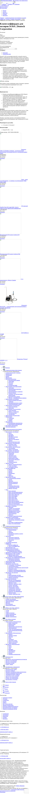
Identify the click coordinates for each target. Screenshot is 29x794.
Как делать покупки (7, 704)
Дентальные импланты (13, 459)
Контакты (5, 15)
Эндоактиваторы (12, 413)
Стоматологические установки (13, 372)
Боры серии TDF (12, 497)
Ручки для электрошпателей (15, 629)
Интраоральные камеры (14, 380)
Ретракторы (11, 453)
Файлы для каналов (13, 449)
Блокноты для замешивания (15, 591)
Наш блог (5, 13)
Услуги (4, 10)
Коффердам (8, 543)
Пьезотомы (11, 408)
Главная (2, 17)
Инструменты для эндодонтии (13, 447)
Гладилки (10, 434)
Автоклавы (11, 387)
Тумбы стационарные (11, 614)
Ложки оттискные (12, 445)
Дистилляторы (11, 390)
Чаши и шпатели (12, 643)
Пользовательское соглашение (10, 707)
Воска (9, 645)
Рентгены (10, 382)
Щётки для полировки (13, 509)
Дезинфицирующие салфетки (13, 674)
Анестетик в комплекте (14, 538)
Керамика (10, 649)
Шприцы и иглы (12, 582)
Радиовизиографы (12, 385)
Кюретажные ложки (13, 458)
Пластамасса (11, 651)
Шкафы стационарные (11, 616)
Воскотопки (11, 625)
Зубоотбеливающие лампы (14, 404)
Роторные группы (10, 663)
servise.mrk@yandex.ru (5, 758)
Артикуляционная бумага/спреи (13, 561)
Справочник (6, 700)
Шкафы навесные (10, 615)
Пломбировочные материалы (13, 550)
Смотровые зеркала (13, 467)
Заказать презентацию (8, 705)
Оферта (4, 702)
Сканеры (10, 384)
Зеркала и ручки (9, 463)
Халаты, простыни (12, 585)
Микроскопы (9, 377)
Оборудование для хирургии (12, 405)
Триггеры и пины (12, 640)
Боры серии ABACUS (13, 494)
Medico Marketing (20, 785)
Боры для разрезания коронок (15, 492)
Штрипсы (10, 514)
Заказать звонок (4, 6)
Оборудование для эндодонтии (13, 409)
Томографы (11, 381)
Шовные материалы (13, 577)
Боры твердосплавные (13, 501)
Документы (5, 715)
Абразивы (10, 507)
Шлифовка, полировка (11, 506)
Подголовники (9, 604)
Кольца (10, 484)
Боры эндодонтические (14, 503)
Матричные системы (11, 477)
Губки (9, 573)
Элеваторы (11, 454)
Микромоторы (9, 421)
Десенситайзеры (12, 529)
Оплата (4, 701)
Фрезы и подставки (13, 641)
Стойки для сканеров (11, 599)
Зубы (9, 648)
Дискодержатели (12, 513)
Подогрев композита (11, 426)
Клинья (10, 479)
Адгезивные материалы (11, 542)
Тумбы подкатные (10, 612)
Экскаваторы (11, 438)
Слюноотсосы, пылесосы (14, 589)
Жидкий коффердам (13, 545)
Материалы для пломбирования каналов (15, 557)
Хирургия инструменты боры (15, 504)
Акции (4, 11)
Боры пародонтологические (15, 493)
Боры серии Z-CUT (13, 499)
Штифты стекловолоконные (15, 556)
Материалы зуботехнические (13, 644)
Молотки (10, 636)
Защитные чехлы (10, 601)
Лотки (9, 521)
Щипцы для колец (12, 488)
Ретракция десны (12, 568)
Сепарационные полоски (14, 478)
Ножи (9, 638)
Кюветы (10, 634)
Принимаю (2, 792)
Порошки (10, 532)
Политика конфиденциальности (10, 706)
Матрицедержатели (13, 482)
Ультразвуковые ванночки (14, 389)
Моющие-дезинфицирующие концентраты (16, 672)
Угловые (10, 419)
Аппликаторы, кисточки (14, 590)
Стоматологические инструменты (13, 17)
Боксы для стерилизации (14, 523)
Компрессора (9, 374)
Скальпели (11, 639)
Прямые (10, 420)
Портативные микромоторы (15, 424)
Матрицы (10, 480)
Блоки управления (12, 623)
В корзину (3, 50)
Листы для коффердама (14, 546)
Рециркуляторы (12, 392)
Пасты (10, 531)
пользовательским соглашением (7, 790)
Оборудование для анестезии (13, 415)
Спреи (10, 541)
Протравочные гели (10, 547)
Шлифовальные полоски (14, 511)
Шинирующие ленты (13, 555)
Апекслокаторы (12, 410)
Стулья (7, 610)
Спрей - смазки (9, 664)
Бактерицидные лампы (11, 669)
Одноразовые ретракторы (14, 581)
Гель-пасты (11, 540)
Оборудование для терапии (12, 399)
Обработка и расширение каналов (14, 552)
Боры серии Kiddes (13, 496)
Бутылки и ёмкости (10, 670)
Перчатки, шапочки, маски (14, 584)
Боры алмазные (12, 491)
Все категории (3, 8)
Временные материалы (13, 558)
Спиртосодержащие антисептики (14, 673)
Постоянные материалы (14, 560)
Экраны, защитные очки (14, 594)
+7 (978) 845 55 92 (4, 740)
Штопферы (11, 435)
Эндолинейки (11, 448)
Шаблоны (10, 475)
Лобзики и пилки (12, 635)
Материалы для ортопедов (12, 563)
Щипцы (10, 472)
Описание (5, 52)
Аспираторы (9, 375)
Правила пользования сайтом (10, 709)
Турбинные (11, 418)
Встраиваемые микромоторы (15, 423)
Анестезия (8, 536)
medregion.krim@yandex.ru (6, 731)
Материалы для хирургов (12, 572)
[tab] (16, 52)
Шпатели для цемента (13, 439)
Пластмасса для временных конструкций (18, 567)
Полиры (10, 653)
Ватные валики (12, 592)
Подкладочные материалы (12, 548)
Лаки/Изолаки (11, 650)
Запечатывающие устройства (15, 391)
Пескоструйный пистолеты (15, 400)
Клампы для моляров (15, 19)
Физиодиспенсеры (12, 406)
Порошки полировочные (14, 654)
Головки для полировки (14, 508)
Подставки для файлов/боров (15, 522)
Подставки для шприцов (14, 518)
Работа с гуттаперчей (13, 411)
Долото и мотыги (12, 457)
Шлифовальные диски (13, 512)
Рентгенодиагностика (11, 379)
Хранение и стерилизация (12, 517)
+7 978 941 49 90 (4, 756)
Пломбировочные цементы (15, 551)
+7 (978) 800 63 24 (4, 727)
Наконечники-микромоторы (15, 626)
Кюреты (10, 440)
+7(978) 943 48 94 (4, 729)
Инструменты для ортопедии (13, 443)
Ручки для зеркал (12, 465)
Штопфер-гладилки (13, 436)
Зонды (10, 433)
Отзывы (5, 14)
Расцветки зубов (12, 444)
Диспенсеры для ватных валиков (16, 519)
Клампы (8, 19)
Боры (7, 489)
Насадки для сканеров (11, 661)
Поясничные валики (10, 605)
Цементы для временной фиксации (16, 570)
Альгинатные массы (13, 566)
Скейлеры (10, 401)
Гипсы (10, 646)
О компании (6, 713)
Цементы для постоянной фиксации (17, 571)
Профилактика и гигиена (12, 528)
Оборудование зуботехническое (13, 621)
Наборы (10, 469)
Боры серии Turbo (12, 498)
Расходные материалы (11, 579)
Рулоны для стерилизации (12, 678)
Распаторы (11, 460)
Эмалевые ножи (12, 455)
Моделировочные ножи (14, 442)
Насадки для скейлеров (11, 660)
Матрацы (8, 602)
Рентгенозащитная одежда (12, 600)
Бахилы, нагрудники (13, 586)
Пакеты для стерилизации (12, 677)
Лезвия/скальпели (12, 462)
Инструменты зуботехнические (13, 633)
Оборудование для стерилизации (13, 386)
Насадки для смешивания (14, 580)
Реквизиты (5, 716)
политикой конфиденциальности (19, 789)
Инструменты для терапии (12, 431)
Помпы (7, 376)
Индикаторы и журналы (11, 679)
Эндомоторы (11, 414)
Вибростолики (11, 624)
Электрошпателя (12, 628)
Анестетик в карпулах (13, 537)
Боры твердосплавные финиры (15, 502)
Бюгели (10, 631)
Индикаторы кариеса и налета (15, 533)
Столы (7, 611)
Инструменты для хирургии (12, 450)
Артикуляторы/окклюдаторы (15, 630)
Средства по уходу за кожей (12, 675)
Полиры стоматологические (15, 516)
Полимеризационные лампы (15, 403)
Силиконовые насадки (13, 487)
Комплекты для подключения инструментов (16, 659)
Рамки (9, 474)
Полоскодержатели (13, 483)
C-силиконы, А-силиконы (14, 565)
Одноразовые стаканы (13, 587)
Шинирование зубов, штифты (13, 553)
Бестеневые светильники (12, 425)
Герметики (11, 535)
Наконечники (9, 416)
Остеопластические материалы (15, 576)
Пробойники (11, 473)
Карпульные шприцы (13, 452)
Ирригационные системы (14, 575)
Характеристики (7, 54)
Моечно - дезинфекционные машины (17, 398)
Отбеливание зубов (10, 562)
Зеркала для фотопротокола (15, 464)
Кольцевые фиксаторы (13, 485)
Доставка (5, 699)
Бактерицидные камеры (14, 396)
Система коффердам (10, 468)
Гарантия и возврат (7, 697)
